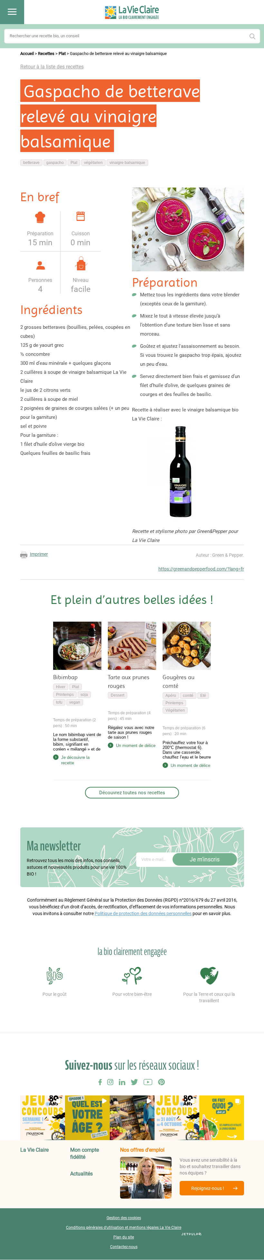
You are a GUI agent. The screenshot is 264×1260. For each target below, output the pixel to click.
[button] (42, 1117)
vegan (74, 702)
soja (84, 694)
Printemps (65, 694)
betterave (31, 162)
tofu (59, 702)
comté (188, 695)
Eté (203, 695)
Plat (62, 53)
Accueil (27, 53)
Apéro (170, 695)
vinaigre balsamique (127, 162)
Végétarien (175, 710)
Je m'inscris (205, 859)
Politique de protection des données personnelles (143, 913)
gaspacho (55, 162)
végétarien (93, 162)
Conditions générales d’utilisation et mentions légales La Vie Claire (123, 1228)
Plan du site (123, 1237)
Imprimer (39, 554)
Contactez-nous (123, 1247)
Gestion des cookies (124, 1218)
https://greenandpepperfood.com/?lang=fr (201, 569)
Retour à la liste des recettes (52, 67)
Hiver (60, 687)
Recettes (46, 53)
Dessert (117, 695)
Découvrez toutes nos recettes (132, 793)
